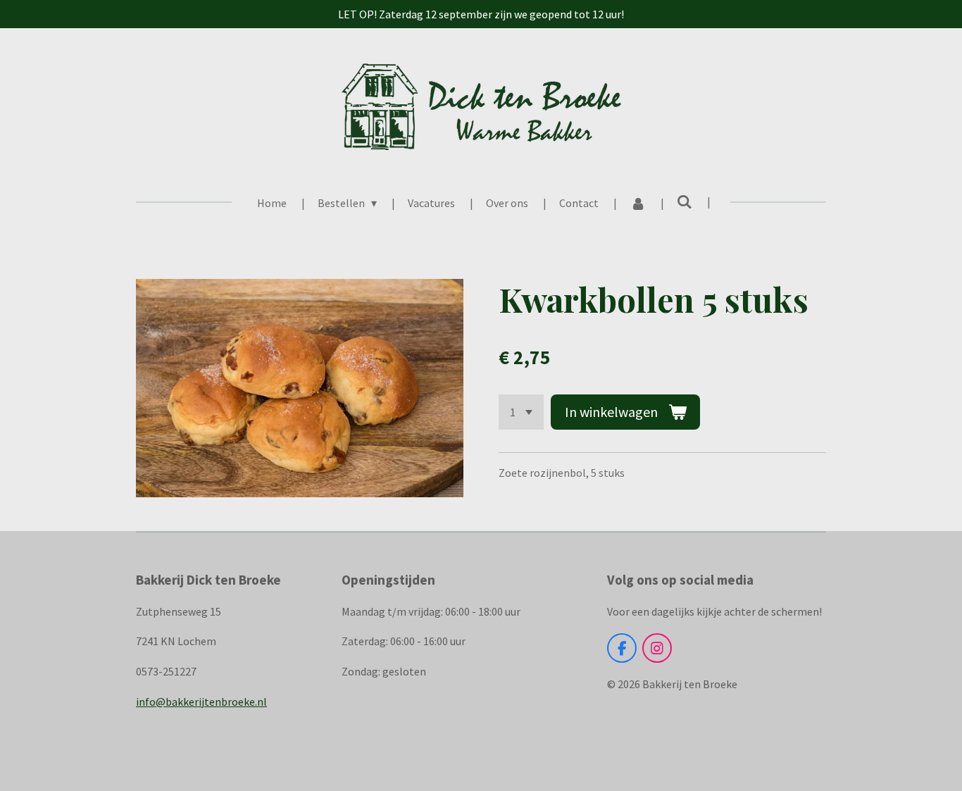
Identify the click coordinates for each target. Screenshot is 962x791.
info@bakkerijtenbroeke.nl (201, 702)
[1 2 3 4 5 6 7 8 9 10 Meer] (521, 412)
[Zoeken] (684, 201)
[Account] (637, 203)
